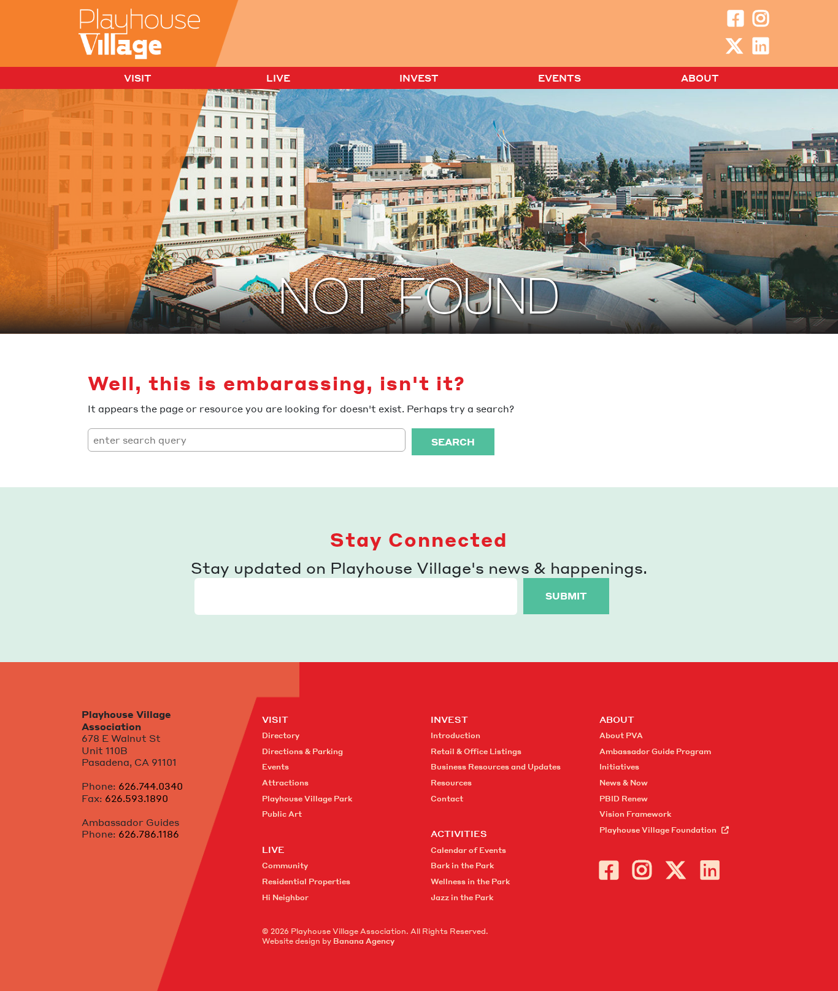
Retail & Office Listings (476, 751)
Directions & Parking (302, 751)
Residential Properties (306, 881)
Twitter (734, 46)
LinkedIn (761, 46)
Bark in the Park (462, 865)
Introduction (455, 735)
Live (278, 78)
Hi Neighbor (285, 897)
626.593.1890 (136, 798)
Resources (451, 782)
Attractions (285, 782)
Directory (280, 735)
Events (559, 78)
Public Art (282, 814)
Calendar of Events (468, 850)
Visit (138, 78)
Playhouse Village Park (307, 798)
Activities (459, 833)
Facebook (736, 18)
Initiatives (619, 766)
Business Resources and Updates (496, 766)
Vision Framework (635, 814)
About (700, 78)
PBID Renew (623, 798)
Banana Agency (363, 941)
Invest (419, 78)
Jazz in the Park (462, 897)
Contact (447, 798)
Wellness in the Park (470, 881)
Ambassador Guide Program (655, 751)
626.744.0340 (150, 786)
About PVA (621, 735)
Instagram (761, 18)
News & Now (623, 782)
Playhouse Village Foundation (658, 830)
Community (285, 865)
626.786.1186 (148, 834)
